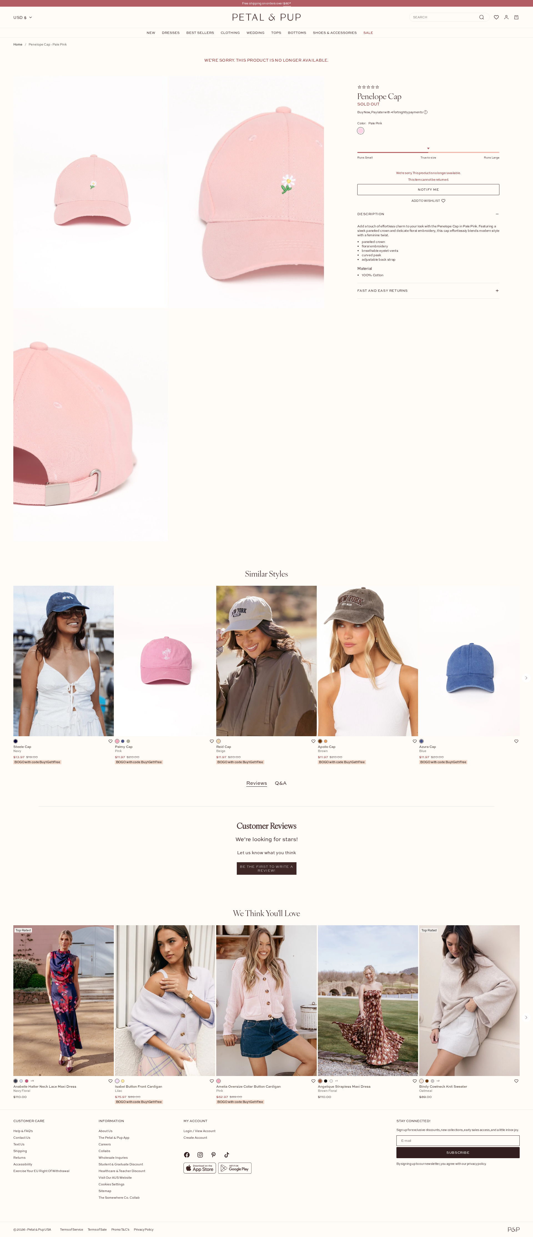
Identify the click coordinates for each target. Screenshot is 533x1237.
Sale (368, 33)
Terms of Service (71, 1229)
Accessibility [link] (22, 1164)
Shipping (20, 1151)
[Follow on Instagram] (200, 1154)
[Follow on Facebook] (186, 1154)
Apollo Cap (341, 754)
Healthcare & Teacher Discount (122, 1171)
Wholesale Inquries (113, 1157)
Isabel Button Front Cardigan (138, 1094)
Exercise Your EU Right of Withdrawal (41, 1171)
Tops (276, 33)
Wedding (256, 33)
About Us (105, 1131)
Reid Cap (239, 754)
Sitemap (105, 1191)
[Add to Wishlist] (110, 741)
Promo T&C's (120, 1229)
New (151, 33)
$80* (287, 3)
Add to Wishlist (425, 200)
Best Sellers (200, 33)
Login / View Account (199, 1131)
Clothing (230, 33)
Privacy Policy (143, 1229)
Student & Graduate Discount (121, 1164)
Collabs (104, 1151)
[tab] (266, 573)
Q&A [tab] (281, 783)
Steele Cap (36, 754)
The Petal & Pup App (114, 1137)
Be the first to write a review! (266, 868)
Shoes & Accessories (335, 33)
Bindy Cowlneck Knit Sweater (443, 1092)
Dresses (171, 33)
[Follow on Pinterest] (213, 1154)
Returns (19, 1157)
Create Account (195, 1137)
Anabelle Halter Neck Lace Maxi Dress (44, 1092)
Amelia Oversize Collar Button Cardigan (248, 1094)
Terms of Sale (97, 1229)
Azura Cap (442, 754)
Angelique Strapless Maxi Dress (344, 1092)
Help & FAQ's (23, 1131)
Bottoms (297, 33)
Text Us (18, 1144)
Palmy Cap (138, 754)
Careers (105, 1144)
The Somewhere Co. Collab (119, 1197)
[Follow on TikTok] (226, 1154)
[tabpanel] (266, 678)
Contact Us (21, 1137)
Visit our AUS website (115, 1177)
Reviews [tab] (256, 783)
